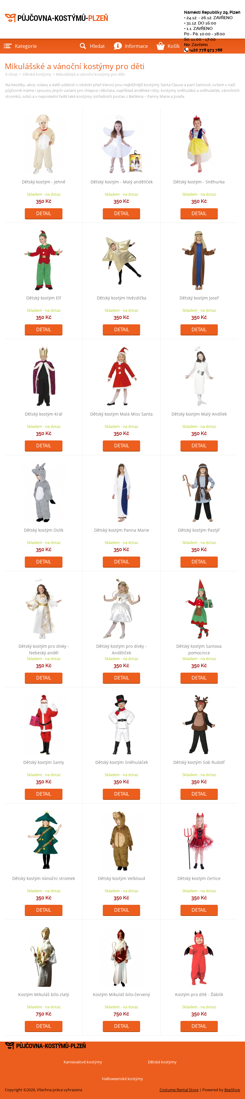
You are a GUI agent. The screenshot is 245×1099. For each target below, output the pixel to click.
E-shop (11, 74)
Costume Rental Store (179, 1089)
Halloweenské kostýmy (122, 1078)
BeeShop (232, 1089)
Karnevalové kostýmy (83, 1062)
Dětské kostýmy (37, 74)
